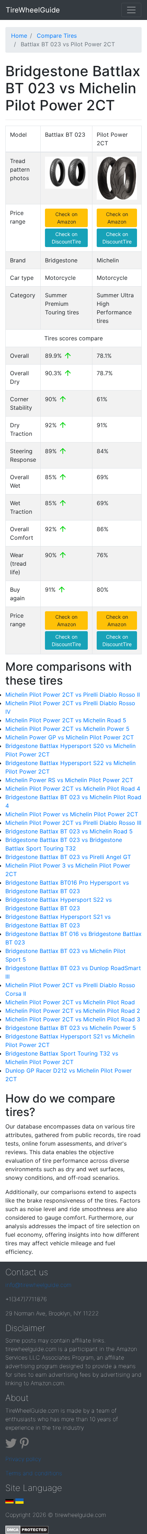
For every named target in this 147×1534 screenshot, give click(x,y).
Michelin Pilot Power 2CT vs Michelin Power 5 (67, 728)
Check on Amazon (66, 218)
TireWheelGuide (33, 10)
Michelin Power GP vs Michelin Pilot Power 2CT (69, 737)
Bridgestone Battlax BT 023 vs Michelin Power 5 (70, 1027)
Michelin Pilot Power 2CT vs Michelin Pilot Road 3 (72, 1019)
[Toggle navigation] (131, 10)
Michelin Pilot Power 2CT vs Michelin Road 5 (65, 720)
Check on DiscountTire (66, 238)
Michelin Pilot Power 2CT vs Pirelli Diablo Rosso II (72, 694)
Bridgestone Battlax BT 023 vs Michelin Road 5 (69, 831)
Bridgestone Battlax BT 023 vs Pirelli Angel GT (68, 856)
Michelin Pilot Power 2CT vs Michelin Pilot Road (70, 1002)
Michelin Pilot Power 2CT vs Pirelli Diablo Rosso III (73, 822)
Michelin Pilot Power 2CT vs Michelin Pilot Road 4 (72, 788)
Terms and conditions (33, 1473)
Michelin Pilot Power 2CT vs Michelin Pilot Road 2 (72, 1010)
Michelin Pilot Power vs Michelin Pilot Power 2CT (71, 814)
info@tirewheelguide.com (38, 1284)
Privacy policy (23, 1458)
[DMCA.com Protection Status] (27, 1529)
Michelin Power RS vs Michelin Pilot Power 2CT (69, 780)
